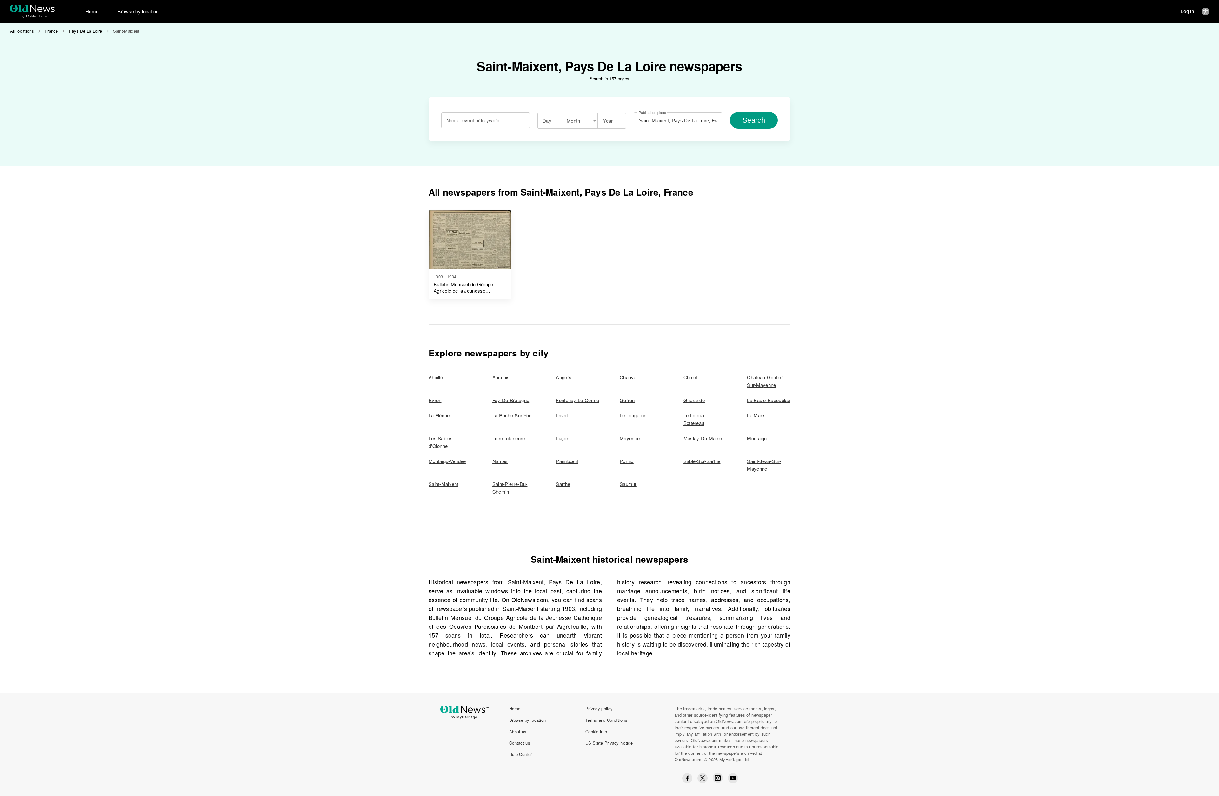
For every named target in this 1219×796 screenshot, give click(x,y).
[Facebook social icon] (687, 778)
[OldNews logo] (34, 8)
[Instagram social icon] (718, 778)
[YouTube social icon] (733, 778)
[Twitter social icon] (702, 778)
